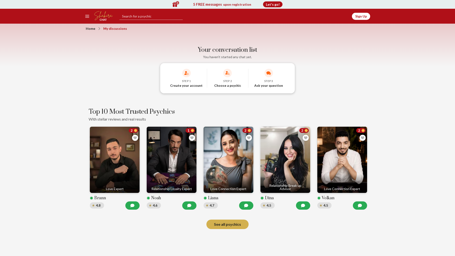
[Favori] (135, 138)
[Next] (361, 169)
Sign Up (361, 16)
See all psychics (227, 224)
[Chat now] (132, 205)
